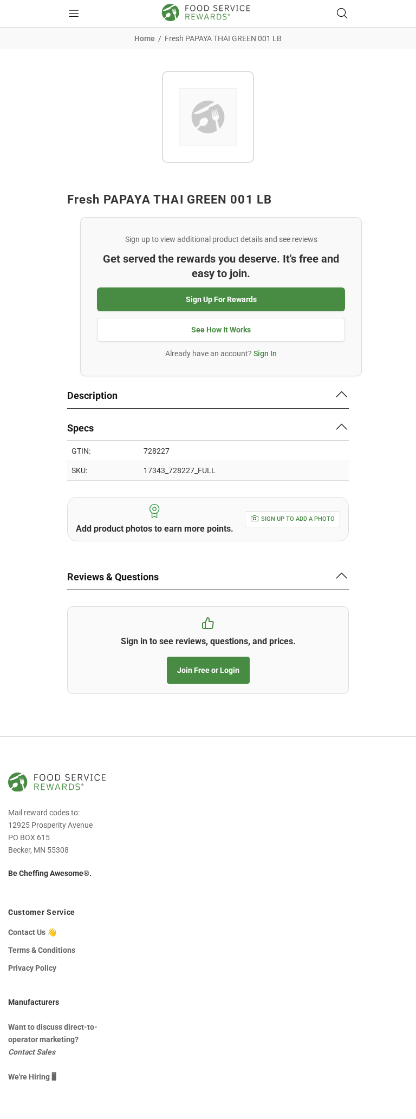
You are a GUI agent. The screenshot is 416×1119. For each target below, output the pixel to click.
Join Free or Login (208, 670)
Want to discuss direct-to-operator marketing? (53, 1039)
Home (144, 38)
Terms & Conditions (41, 950)
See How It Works (221, 329)
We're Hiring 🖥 (32, 1076)
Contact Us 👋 (32, 932)
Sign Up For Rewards (221, 299)
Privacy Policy (32, 968)
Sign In (265, 353)
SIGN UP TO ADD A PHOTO (298, 518)
